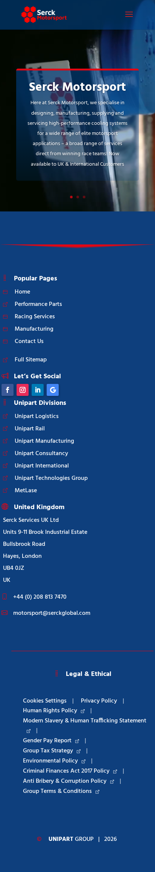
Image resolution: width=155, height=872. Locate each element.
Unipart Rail (30, 429)
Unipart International (42, 466)
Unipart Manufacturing (44, 441)
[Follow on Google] (53, 390)
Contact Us (29, 341)
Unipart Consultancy (41, 453)
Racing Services (35, 317)
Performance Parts (38, 304)
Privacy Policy (99, 701)
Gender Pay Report (47, 741)
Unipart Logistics (37, 416)
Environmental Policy (50, 761)
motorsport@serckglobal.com (51, 613)
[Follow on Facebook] (8, 390)
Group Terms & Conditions (57, 791)
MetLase (26, 491)
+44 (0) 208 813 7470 (40, 597)
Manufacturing (34, 329)
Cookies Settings (45, 701)
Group (71, 839)
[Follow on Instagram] (23, 390)
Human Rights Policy (50, 711)
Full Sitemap (31, 360)
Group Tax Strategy (48, 751)
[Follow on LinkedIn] (38, 390)
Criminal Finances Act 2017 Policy (66, 771)
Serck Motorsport (77, 87)
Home (22, 292)
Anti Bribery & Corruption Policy (64, 781)
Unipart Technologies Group (51, 478)
